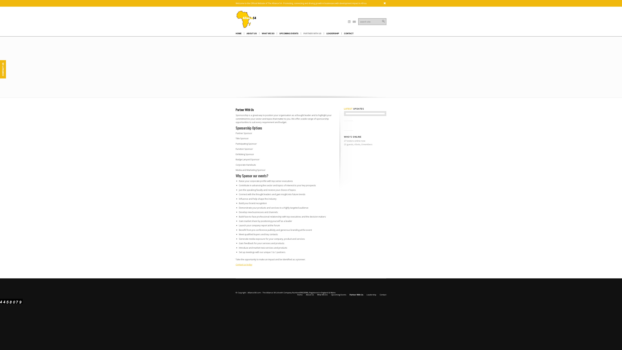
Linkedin (349, 21)
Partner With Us (312, 33)
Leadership (332, 33)
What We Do (268, 33)
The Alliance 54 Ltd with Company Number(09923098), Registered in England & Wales (298, 292)
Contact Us (3, 69)
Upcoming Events (288, 33)
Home (239, 33)
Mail (354, 21)
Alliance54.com (254, 292)
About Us (252, 33)
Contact (348, 33)
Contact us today (244, 264)
